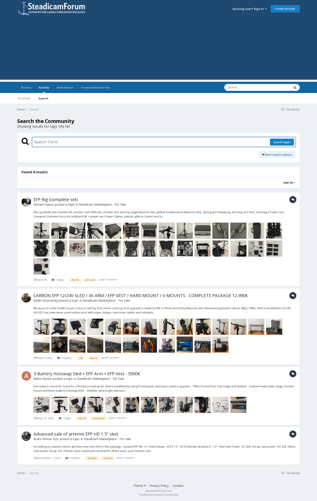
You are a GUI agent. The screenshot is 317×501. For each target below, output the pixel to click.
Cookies (178, 486)
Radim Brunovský (45, 300)
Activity (44, 87)
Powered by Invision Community (158, 494)
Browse (26, 87)
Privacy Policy (159, 486)
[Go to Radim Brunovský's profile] (26, 297)
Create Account (285, 9)
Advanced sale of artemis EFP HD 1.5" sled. (76, 434)
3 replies (74, 458)
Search (43, 98)
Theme (138, 486)
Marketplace (65, 87)
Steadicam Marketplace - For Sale (102, 204)
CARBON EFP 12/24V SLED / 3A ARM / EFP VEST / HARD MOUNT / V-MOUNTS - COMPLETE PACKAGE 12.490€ (140, 295)
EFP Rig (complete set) (55, 199)
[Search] (295, 87)
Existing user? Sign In (249, 9)
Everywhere (277, 87)
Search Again (281, 142)
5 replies (66, 358)
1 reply (59, 280)
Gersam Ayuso (43, 204)
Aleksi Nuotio (42, 379)
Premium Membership (95, 87)
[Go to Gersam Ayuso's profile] (26, 201)
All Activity (24, 98)
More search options (278, 155)
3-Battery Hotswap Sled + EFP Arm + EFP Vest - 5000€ (86, 374)
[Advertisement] (158, 49)
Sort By (288, 182)
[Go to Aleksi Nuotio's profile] (26, 376)
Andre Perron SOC (46, 439)
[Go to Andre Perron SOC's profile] (26, 436)
